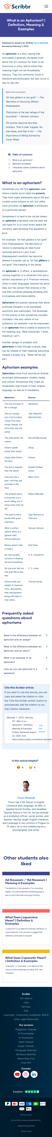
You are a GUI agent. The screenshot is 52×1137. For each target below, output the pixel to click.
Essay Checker (26, 1046)
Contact (26, 1068)
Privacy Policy (26, 1115)
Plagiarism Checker (26, 1029)
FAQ (26, 1010)
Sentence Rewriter (26, 1054)
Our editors (26, 998)
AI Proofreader (26, 1033)
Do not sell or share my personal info (26, 1120)
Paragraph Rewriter (26, 1050)
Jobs (26, 1002)
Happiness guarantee (26, 1126)
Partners (26, 1006)
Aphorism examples (21, 163)
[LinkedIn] (34, 1074)
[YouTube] (17, 1074)
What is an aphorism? (22, 160)
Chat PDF (26, 1062)
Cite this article (42, 728)
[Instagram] (25, 1074)
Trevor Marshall (41, 43)
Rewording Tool (26, 1058)
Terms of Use (26, 1131)
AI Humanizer (26, 1037)
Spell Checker (26, 1041)
